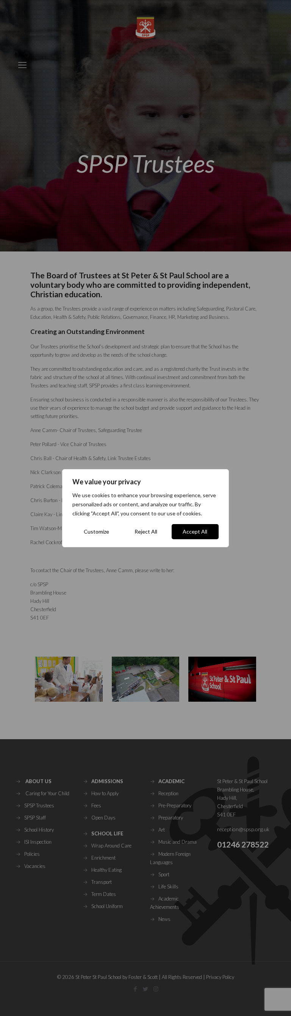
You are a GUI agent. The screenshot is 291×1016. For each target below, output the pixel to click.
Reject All (146, 531)
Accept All (195, 531)
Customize (96, 531)
